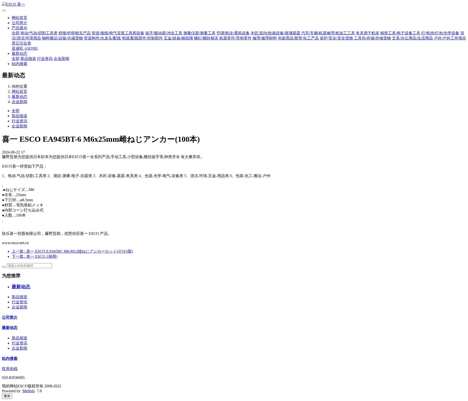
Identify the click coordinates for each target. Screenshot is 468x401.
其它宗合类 (21, 43)
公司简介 (19, 23)
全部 (16, 33)
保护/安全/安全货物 (336, 38)
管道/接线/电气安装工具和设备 (118, 33)
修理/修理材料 (265, 38)
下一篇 (34, 256)
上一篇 (72, 251)
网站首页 (19, 18)
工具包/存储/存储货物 (372, 38)
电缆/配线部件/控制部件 (142, 38)
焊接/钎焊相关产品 (74, 33)
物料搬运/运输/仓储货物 (62, 38)
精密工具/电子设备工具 (400, 33)
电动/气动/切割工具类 (39, 33)
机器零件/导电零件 (235, 38)
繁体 (7, 396)
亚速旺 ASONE (25, 48)
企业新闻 (61, 59)
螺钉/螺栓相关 (206, 38)
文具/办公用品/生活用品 (412, 38)
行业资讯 (45, 59)
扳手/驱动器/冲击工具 (163, 33)
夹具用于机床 (367, 33)
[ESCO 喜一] (234, 4)
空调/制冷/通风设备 (233, 33)
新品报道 (28, 59)
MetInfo (28, 391)
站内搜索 (19, 64)
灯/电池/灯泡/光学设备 (440, 33)
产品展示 (19, 28)
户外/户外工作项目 (450, 38)
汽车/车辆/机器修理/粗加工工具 (328, 33)
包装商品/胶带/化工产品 (298, 38)
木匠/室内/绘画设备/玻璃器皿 (275, 33)
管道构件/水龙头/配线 (102, 38)
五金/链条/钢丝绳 (178, 38)
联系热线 (10, 369)
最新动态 (19, 53)
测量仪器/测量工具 (199, 33)
